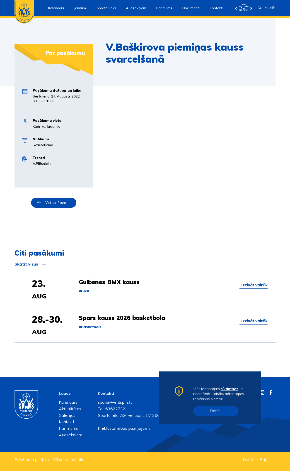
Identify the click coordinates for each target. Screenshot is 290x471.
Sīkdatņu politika (68, 459)
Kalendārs (56, 8)
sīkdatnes (229, 388)
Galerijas (67, 415)
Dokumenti (191, 8)
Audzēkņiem (70, 434)
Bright (265, 459)
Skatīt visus (26, 264)
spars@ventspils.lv (115, 402)
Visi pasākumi (56, 202)
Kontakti (216, 8)
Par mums (68, 428)
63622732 (114, 408)
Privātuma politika (31, 459)
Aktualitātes (70, 408)
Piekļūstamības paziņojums (124, 428)
